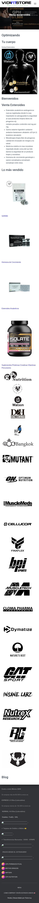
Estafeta (5, 817)
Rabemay (28, 898)
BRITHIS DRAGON (11, 868)
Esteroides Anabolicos (10, 308)
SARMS (5, 216)
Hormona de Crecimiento (11, 262)
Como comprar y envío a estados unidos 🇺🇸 (19, 893)
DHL (16, 817)
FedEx (11, 817)
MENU (19, 887)
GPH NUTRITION (11, 877)
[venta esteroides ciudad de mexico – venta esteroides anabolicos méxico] (17, 3)
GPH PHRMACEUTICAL (13, 864)
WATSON (8, 872)
